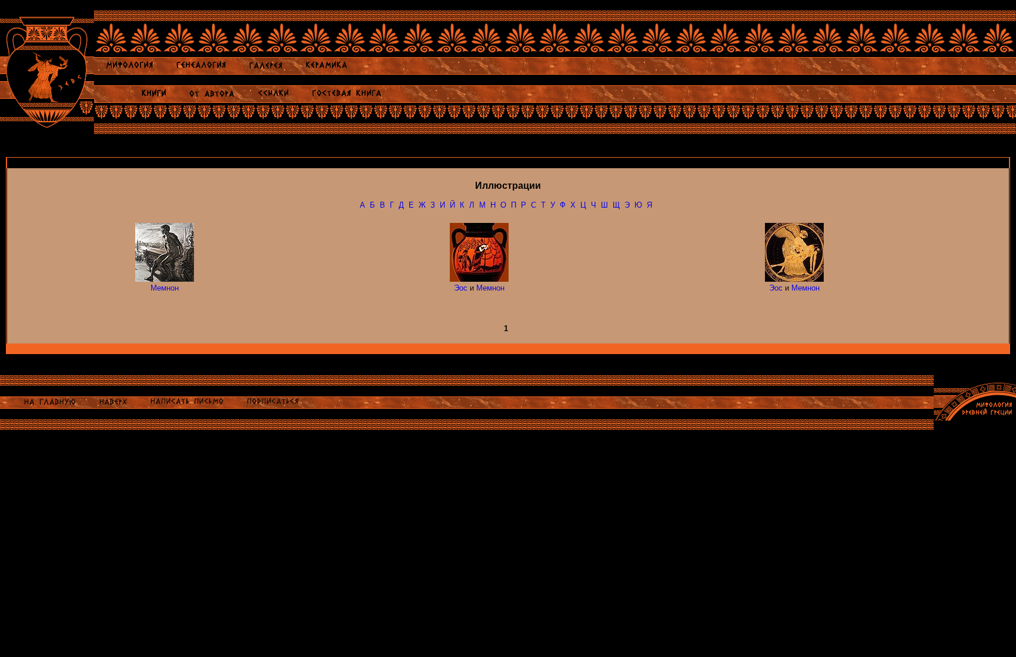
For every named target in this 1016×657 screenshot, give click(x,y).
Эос (460, 288)
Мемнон (165, 288)
